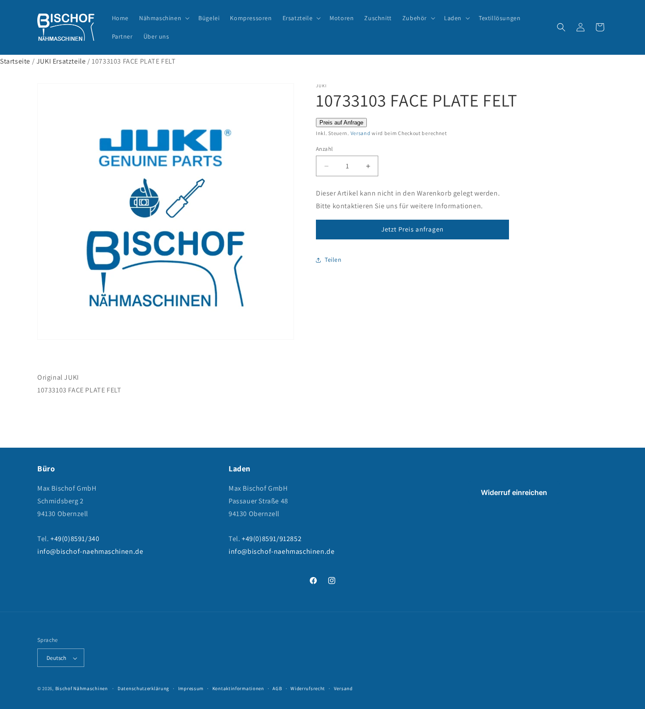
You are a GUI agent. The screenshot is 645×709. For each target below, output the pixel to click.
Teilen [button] (333, 260)
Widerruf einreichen (514, 492)
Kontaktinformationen (238, 688)
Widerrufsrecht (307, 688)
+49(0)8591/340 (74, 539)
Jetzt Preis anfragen (412, 229)
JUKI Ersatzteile (61, 61)
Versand (361, 133)
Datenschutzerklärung (143, 688)
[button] (163, 18)
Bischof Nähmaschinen (81, 689)
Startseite (15, 61)
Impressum (191, 688)
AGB (277, 688)
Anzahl (324, 149)
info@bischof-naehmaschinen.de (90, 551)
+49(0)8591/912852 (271, 539)
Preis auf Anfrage (341, 122)
